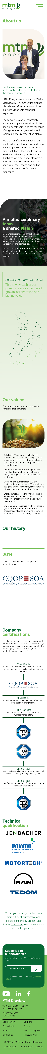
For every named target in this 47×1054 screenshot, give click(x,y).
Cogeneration (9, 1022)
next (41, 573)
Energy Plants (9, 1026)
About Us (7, 1030)
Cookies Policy (11, 1047)
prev (6, 573)
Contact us (8, 1035)
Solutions (28, 1022)
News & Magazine (32, 1030)
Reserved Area (30, 1035)
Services (27, 1026)
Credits (39, 1047)
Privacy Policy (26, 1047)
